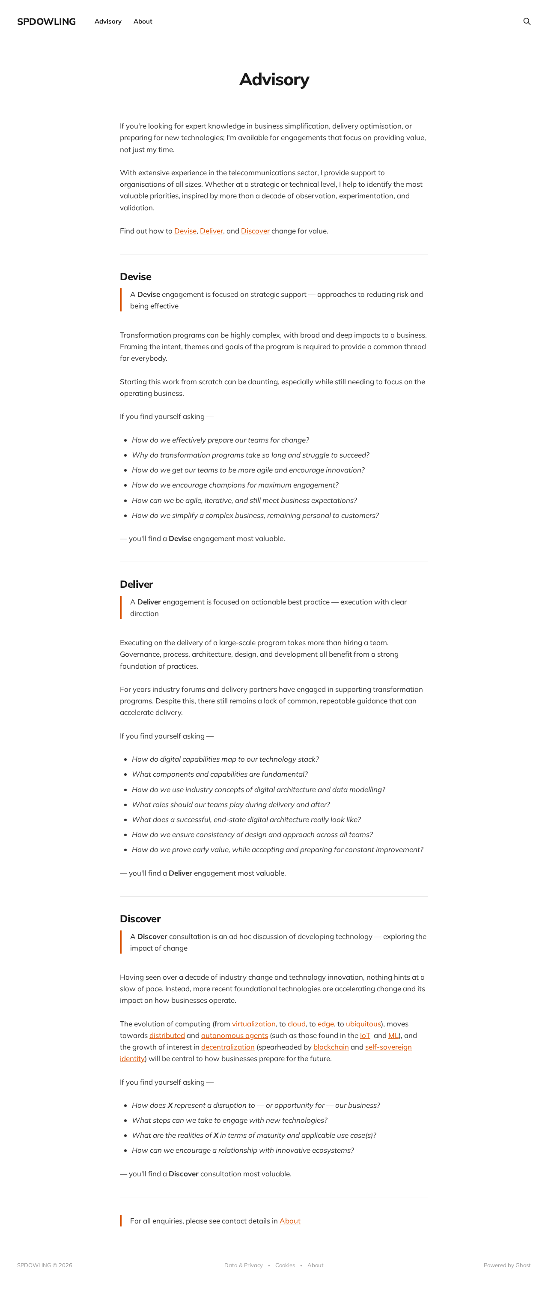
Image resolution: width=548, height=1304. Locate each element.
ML (393, 1035)
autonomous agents (234, 1035)
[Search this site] (527, 21)
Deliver (211, 230)
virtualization (254, 1023)
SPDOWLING (46, 21)
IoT (365, 1035)
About (143, 21)
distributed (167, 1035)
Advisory (108, 21)
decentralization (228, 1046)
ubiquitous (363, 1023)
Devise (185, 230)
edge (326, 1023)
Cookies (285, 1265)
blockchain (331, 1046)
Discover (255, 230)
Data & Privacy (243, 1265)
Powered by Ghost (507, 1265)
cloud (297, 1023)
